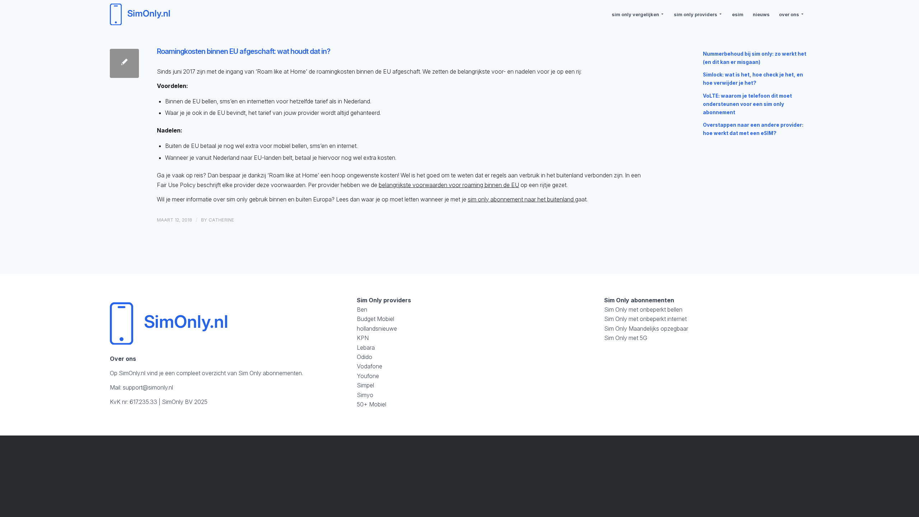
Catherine (221, 220)
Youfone (368, 375)
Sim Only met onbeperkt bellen (643, 309)
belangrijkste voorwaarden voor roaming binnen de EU (449, 184)
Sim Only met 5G (625, 337)
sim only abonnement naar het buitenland (521, 199)
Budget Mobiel (375, 318)
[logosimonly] (141, 14)
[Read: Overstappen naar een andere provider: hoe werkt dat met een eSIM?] (693, 128)
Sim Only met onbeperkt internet (645, 318)
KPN (363, 337)
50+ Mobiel (371, 404)
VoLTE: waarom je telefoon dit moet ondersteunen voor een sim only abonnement (747, 104)
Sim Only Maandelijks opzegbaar (646, 328)
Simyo (365, 395)
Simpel (365, 385)
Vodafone (369, 366)
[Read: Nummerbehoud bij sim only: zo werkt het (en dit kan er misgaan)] (693, 57)
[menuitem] (638, 14)
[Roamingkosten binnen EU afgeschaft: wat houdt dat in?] (124, 63)
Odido (364, 356)
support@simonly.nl (148, 387)
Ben (362, 309)
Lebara (366, 347)
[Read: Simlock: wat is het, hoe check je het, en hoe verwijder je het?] (693, 77)
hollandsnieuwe (377, 328)
